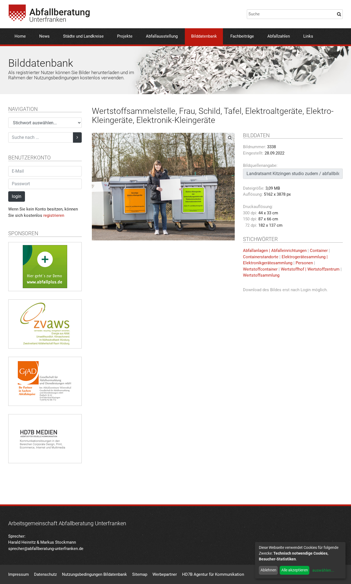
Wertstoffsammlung (261, 275)
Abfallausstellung (162, 36)
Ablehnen (268, 570)
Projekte (124, 36)
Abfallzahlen (278, 36)
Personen (304, 262)
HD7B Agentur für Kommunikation (213, 574)
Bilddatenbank (204, 36)
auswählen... (323, 570)
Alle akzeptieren (294, 570)
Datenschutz (45, 574)
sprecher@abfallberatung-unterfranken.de (45, 548)
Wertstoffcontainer (260, 269)
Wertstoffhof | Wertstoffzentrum (310, 269)
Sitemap (139, 574)
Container (319, 250)
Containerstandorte (260, 256)
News (44, 36)
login (16, 196)
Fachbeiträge (242, 36)
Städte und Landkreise (83, 36)
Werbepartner (164, 574)
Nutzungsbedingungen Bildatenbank (94, 574)
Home (20, 36)
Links (308, 36)
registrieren (53, 215)
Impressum (18, 574)
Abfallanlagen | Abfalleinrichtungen (275, 250)
